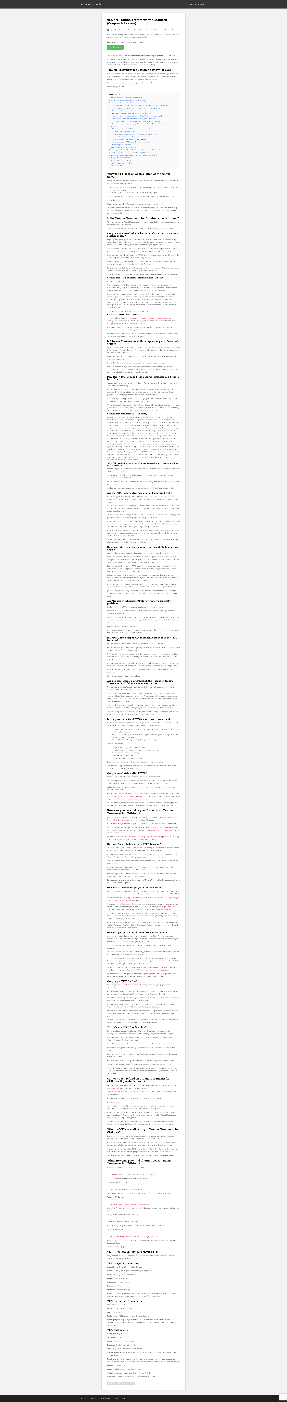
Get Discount (115, 47)
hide (119, 94)
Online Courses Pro (91, 4)
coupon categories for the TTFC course (162, 913)
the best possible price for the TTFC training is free (133, 985)
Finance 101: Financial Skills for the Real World (125, 1189)
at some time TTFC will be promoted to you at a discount (147, 970)
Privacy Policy (105, 1398)
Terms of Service (119, 1398)
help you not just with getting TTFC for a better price (147, 837)
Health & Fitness (158, 30)
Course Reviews (146, 30)
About (83, 1398)
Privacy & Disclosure (196, 4)
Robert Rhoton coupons (127, 1383)
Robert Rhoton (112, 1383)
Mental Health (169, 30)
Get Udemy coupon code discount (134, 1293)
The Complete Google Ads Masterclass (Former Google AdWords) (133, 1236)
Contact (93, 1398)
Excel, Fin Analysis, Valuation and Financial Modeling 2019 (130, 1204)
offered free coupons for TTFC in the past (143, 1020)
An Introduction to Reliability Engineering (123, 1222)
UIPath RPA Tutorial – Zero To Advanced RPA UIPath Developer (132, 1174)
